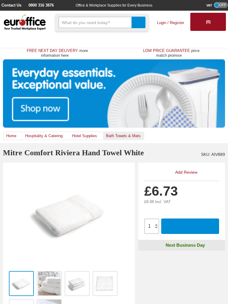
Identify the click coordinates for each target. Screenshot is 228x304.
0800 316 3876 (38, 5)
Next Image (127, 215)
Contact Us (11, 5)
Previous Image (11, 215)
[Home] (25, 21)
